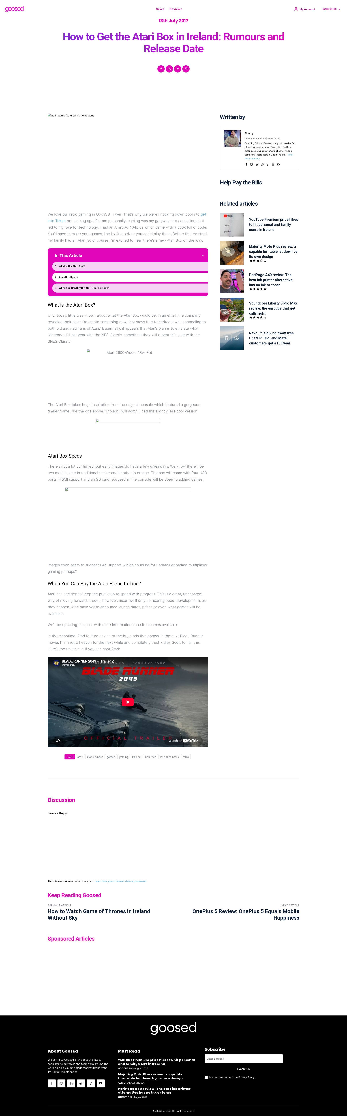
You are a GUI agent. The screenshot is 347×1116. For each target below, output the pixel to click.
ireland (136, 757)
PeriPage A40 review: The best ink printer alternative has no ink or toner (271, 280)
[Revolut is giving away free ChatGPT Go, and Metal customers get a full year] (232, 338)
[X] (169, 69)
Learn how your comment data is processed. (121, 881)
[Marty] (232, 148)
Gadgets (123, 1097)
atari (80, 757)
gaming (123, 757)
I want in (243, 1068)
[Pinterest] (177, 69)
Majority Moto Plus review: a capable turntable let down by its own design (273, 251)
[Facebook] (161, 69)
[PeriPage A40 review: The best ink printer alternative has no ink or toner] (232, 281)
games (111, 757)
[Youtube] (278, 163)
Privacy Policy (246, 1077)
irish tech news (169, 757)
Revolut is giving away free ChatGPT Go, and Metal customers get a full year (271, 338)
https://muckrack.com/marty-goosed (262, 138)
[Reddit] (262, 163)
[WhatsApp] (186, 69)
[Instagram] (251, 163)
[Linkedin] (256, 163)
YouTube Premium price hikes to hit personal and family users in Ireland (273, 224)
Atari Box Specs (68, 277)
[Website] (273, 163)
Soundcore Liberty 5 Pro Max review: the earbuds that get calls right (273, 308)
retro (186, 757)
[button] (189, 9)
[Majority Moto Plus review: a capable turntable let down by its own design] (232, 253)
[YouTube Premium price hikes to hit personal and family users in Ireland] (232, 225)
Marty (249, 133)
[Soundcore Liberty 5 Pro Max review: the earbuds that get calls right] (232, 310)
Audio (122, 1082)
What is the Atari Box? (72, 266)
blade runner (95, 757)
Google (123, 1068)
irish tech (150, 757)
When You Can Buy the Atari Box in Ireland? (84, 288)
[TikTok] (267, 163)
